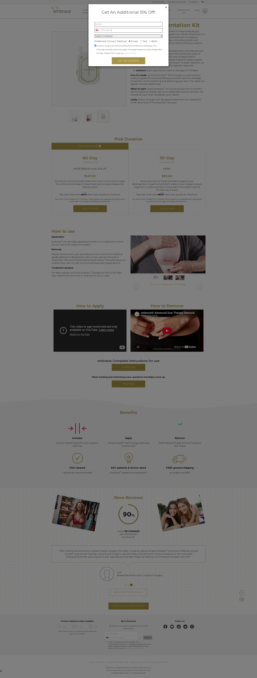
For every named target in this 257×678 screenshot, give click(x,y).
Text (144, 41)
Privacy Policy (130, 53)
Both (154, 41)
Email (134, 41)
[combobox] (98, 30)
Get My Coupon (128, 60)
